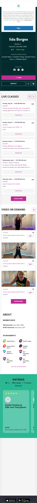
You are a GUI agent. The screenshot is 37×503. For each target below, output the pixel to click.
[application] (18, 251)
